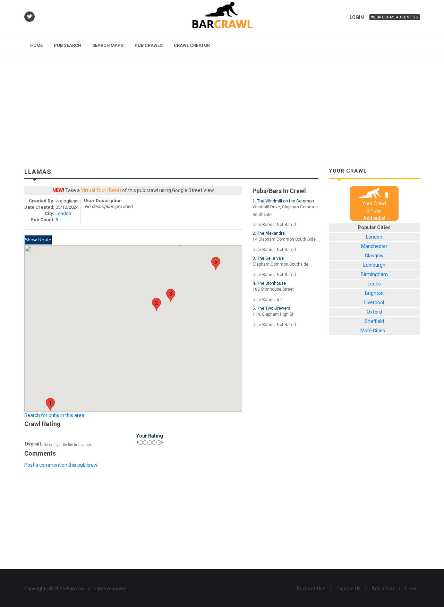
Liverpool (374, 302)
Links (410, 588)
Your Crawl (374, 203)
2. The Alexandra (269, 233)
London (63, 213)
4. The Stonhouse (269, 283)
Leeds (374, 283)
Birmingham (374, 274)
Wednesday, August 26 (394, 17)
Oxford (374, 312)
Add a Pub (383, 588)
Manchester (374, 246)
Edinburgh (374, 265)
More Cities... (374, 330)
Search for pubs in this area (54, 415)
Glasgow (374, 255)
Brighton (374, 293)
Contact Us (348, 588)
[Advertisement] (222, 108)
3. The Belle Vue (268, 258)
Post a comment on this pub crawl (61, 465)
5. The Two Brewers (271, 308)
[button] (50, 404)
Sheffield (374, 321)
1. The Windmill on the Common (283, 201)
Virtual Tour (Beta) (101, 190)
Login (357, 17)
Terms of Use (310, 588)
